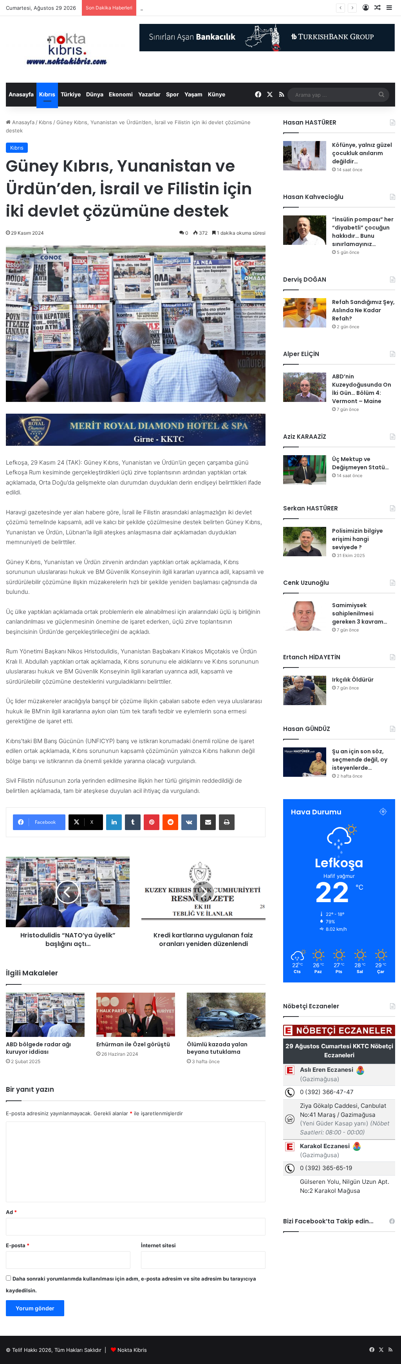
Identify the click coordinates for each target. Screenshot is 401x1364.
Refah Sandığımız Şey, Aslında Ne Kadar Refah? (363, 310)
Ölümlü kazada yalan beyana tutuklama (217, 1048)
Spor (172, 94)
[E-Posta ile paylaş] (208, 822)
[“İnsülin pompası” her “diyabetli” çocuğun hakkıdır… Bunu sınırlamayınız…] (304, 230)
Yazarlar (149, 94)
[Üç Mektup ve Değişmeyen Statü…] (304, 470)
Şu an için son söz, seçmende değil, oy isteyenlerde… (359, 759)
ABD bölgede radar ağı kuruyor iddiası (38, 1048)
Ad (11, 1212)
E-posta (17, 1245)
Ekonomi (121, 94)
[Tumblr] (133, 822)
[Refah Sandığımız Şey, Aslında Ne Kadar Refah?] (304, 312)
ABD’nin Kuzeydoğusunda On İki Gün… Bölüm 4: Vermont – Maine (361, 389)
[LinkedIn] (114, 822)
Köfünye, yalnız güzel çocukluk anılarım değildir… (362, 153)
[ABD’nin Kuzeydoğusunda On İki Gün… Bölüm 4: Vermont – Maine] (304, 387)
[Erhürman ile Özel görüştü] (135, 1015)
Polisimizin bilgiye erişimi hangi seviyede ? (357, 539)
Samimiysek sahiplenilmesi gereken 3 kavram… (359, 613)
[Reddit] (170, 822)
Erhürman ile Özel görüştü (133, 1044)
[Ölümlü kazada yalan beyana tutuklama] (226, 1015)
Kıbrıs (47, 94)
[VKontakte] (189, 822)
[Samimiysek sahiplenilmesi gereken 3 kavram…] (304, 616)
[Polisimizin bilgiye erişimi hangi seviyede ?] (304, 541)
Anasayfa (21, 94)
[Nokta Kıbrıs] (67, 49)
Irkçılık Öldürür (353, 680)
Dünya (94, 94)
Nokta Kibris (132, 1350)
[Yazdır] (227, 822)
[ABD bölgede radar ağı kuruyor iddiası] (45, 1015)
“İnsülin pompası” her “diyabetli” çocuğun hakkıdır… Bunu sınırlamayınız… (363, 231)
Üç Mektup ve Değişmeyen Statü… (182, 8)
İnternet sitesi (158, 1245)
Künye (216, 94)
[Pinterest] (151, 822)
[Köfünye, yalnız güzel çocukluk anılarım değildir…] (304, 155)
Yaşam (193, 94)
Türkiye (71, 94)
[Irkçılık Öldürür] (304, 690)
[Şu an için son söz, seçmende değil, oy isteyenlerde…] (304, 762)
